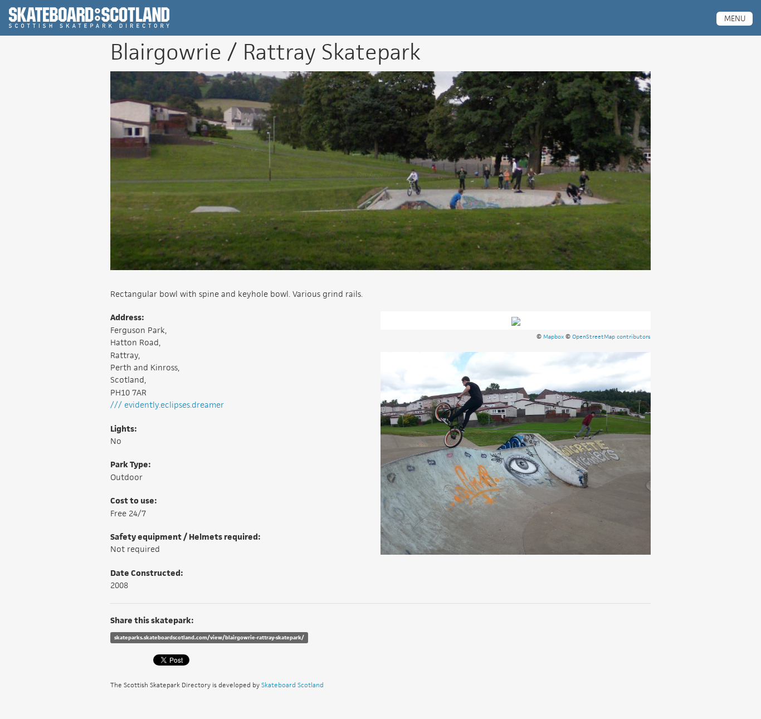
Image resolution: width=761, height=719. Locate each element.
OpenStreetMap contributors (611, 336)
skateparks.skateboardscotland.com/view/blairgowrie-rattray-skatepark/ (209, 637)
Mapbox (553, 336)
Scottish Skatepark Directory (89, 18)
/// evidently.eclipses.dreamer (167, 404)
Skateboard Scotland (292, 685)
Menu (734, 18)
